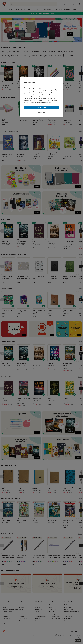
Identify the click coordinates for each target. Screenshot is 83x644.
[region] (41, 97)
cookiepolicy (47, 102)
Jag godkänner (41, 107)
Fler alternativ (41, 112)
